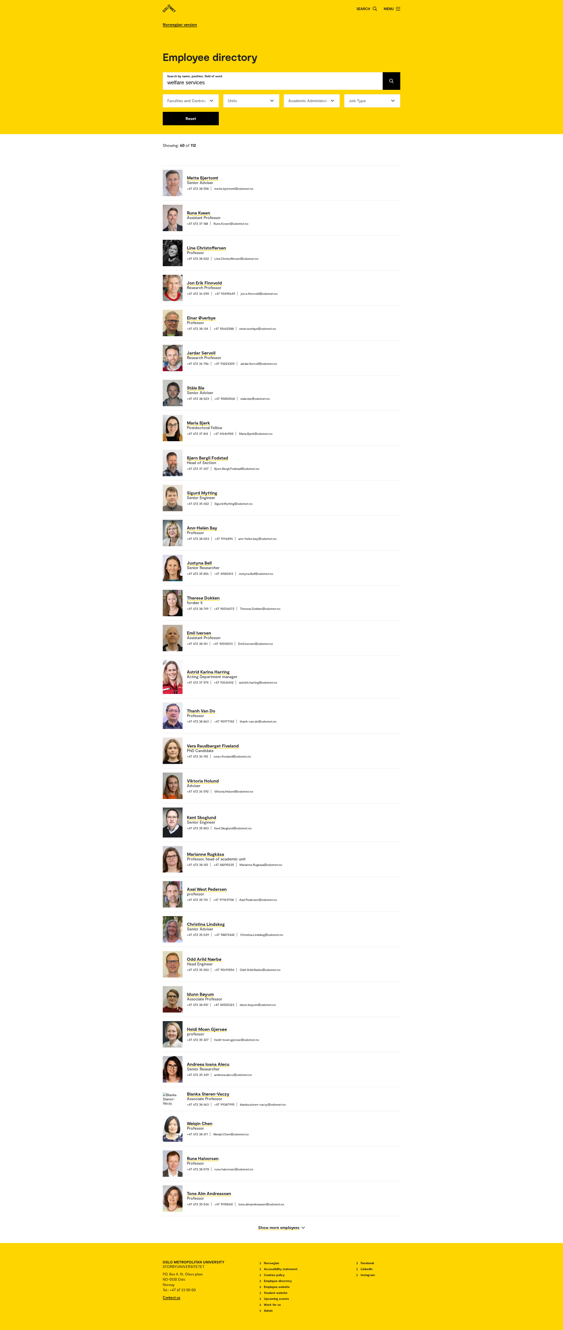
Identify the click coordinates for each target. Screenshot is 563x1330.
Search (363, 9)
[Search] (375, 9)
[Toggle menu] (398, 9)
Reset (191, 118)
